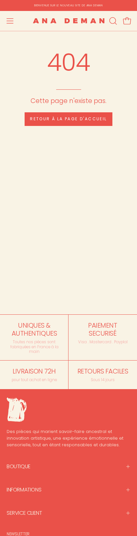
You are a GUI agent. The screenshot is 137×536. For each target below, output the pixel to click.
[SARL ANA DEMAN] (68, 21)
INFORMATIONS (24, 489)
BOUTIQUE (19, 466)
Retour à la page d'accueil (68, 119)
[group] (68, 5)
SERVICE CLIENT (24, 513)
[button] (112, 21)
